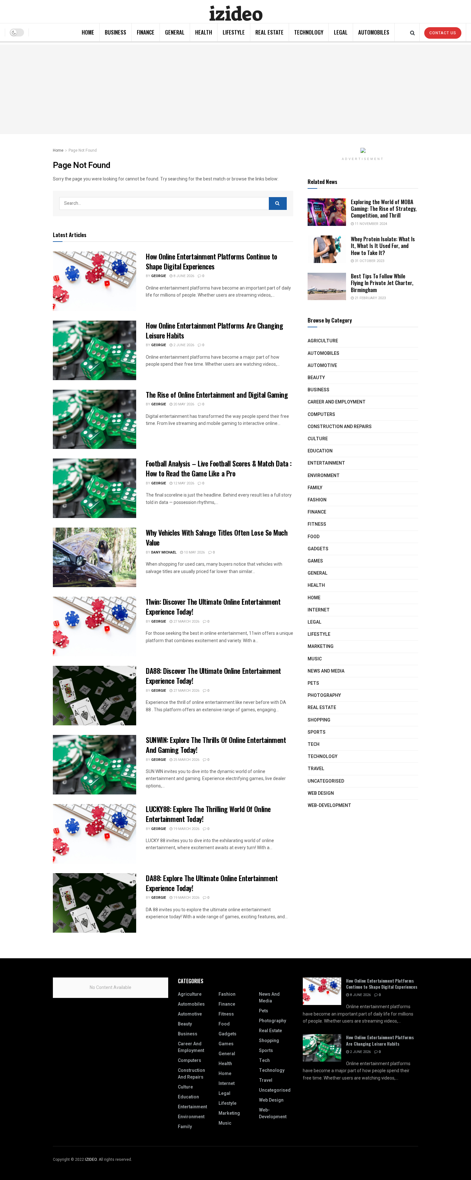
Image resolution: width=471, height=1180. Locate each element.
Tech (313, 744)
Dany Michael (164, 552)
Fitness (317, 524)
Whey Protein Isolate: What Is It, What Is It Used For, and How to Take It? (383, 246)
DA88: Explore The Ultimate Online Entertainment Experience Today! (211, 883)
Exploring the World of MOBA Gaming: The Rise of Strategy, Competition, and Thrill (384, 208)
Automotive (322, 365)
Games (315, 561)
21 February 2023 (370, 298)
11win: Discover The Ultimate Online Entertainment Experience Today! (213, 606)
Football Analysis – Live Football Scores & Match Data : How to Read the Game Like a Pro (219, 468)
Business (115, 32)
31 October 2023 (369, 261)
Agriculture (323, 341)
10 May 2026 (194, 552)
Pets (313, 683)
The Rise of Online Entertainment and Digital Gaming (217, 394)
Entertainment (326, 463)
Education (320, 451)
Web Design (321, 793)
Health (203, 32)
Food (313, 536)
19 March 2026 (185, 829)
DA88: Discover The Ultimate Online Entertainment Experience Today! (213, 676)
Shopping (319, 720)
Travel (316, 768)
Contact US (442, 33)
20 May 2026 (183, 404)
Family (315, 487)
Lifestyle (234, 32)
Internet (319, 610)
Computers (321, 414)
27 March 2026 (185, 621)
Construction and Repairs (340, 426)
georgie (158, 276)
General (175, 32)
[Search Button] (278, 203)
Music (315, 659)
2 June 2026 (183, 345)
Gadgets (318, 549)
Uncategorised (326, 781)
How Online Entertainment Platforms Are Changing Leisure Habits (214, 330)
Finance (145, 32)
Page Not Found (83, 150)
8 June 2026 (183, 276)
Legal (341, 32)
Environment (324, 475)
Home (88, 32)
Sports (317, 732)
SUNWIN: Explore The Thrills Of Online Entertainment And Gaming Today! (216, 745)
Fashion (317, 500)
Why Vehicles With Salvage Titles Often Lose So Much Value (217, 537)
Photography (324, 695)
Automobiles (373, 32)
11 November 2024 (370, 224)
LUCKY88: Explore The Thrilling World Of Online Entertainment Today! (208, 814)
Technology (308, 32)
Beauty (316, 377)
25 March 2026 (185, 759)
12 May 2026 (183, 483)
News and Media (326, 671)
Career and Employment (337, 402)
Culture (318, 438)
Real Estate (269, 32)
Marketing (321, 646)
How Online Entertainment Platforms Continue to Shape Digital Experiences (211, 261)
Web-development (329, 805)
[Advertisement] (235, 89)
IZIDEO (91, 1159)
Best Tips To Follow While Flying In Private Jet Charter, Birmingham (382, 283)
